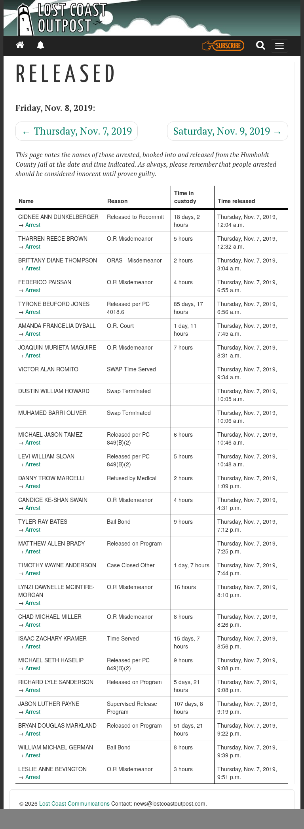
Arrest (32, 224)
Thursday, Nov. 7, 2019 (76, 130)
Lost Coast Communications (74, 803)
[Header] (152, 18)
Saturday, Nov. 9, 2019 (227, 130)
